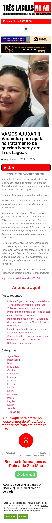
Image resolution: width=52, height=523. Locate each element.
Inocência (12, 387)
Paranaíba (12, 394)
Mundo (11, 390)
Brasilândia (13, 366)
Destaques (13, 373)
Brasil (10, 363)
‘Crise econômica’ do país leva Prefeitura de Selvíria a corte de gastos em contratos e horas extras (28, 312)
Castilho (11, 370)
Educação (12, 377)
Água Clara (13, 356)
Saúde (10, 404)
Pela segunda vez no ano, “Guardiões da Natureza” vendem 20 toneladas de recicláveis (28, 322)
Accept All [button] (10, 516)
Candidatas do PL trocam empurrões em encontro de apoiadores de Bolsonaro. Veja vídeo (27, 339)
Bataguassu (13, 359)
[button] (26, 29)
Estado (11, 384)
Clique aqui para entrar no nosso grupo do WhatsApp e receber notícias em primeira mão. (24, 423)
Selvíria (11, 408)
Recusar (23, 516)
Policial (11, 397)
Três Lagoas (14, 411)
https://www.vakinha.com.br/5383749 (20, 278)
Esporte (11, 380)
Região (11, 401)
